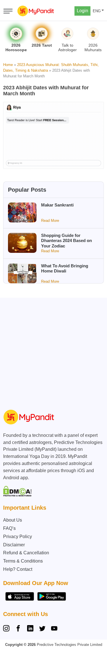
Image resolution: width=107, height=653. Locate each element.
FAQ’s (9, 528)
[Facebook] (18, 629)
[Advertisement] (53, 351)
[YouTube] (54, 629)
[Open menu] (8, 11)
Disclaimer (14, 544)
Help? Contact (17, 569)
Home (8, 65)
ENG (97, 11)
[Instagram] (7, 629)
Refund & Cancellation (26, 552)
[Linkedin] (30, 629)
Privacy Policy (17, 536)
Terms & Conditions (23, 561)
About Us (12, 520)
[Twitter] (42, 629)
